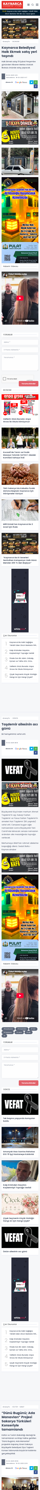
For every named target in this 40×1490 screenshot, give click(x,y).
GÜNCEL (15, 718)
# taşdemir (8, 1032)
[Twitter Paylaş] (31, 82)
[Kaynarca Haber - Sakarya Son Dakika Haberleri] (12, 5)
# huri (33, 1029)
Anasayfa (6, 41)
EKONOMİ (15, 41)
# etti (28, 1032)
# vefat (19, 1032)
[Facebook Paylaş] (36, 86)
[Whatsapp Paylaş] (36, 82)
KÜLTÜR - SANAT (18, 1407)
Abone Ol (9, 82)
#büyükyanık (8, 1029)
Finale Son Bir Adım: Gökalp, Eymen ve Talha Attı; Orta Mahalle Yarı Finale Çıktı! (20, 12)
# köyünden (22, 1029)
